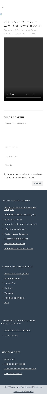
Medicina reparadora (14, 298)
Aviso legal (9, 359)
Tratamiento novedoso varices (18, 248)
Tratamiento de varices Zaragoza (20, 214)
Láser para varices (13, 219)
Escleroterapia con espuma (17, 330)
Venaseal (8, 293)
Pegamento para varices (16, 239)
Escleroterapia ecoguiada (16, 273)
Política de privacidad (14, 364)
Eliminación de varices (14, 243)
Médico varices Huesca (15, 229)
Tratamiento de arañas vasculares (20, 224)
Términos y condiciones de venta (20, 368)
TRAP (6, 302)
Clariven (8, 288)
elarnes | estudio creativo (24, 392)
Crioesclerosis (11, 335)
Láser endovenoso (13, 278)
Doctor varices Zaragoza (16, 234)
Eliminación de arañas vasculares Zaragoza (20, 208)
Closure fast (10, 283)
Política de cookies (13, 373)
